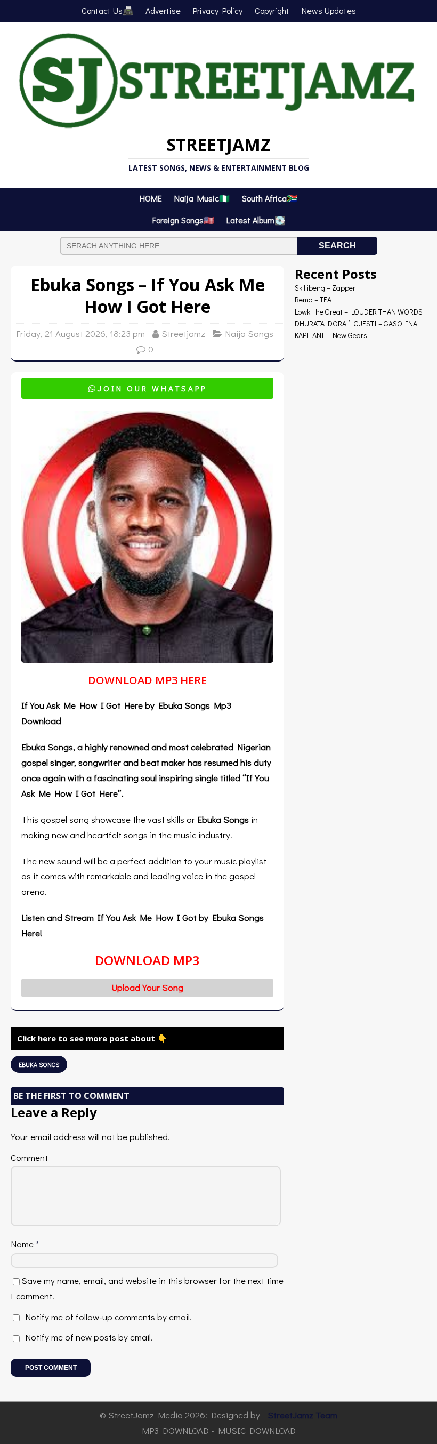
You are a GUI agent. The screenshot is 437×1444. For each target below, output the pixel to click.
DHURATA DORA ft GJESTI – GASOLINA (356, 323)
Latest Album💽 (255, 220)
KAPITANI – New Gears (331, 335)
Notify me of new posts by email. (89, 1337)
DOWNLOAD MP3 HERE (147, 680)
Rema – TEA (313, 299)
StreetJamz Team (302, 1415)
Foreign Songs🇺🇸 (183, 220)
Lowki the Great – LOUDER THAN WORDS (359, 312)
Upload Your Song (147, 987)
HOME (151, 198)
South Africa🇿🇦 (269, 198)
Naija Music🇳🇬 (202, 198)
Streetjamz (183, 333)
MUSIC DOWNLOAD (257, 1430)
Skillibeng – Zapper (325, 288)
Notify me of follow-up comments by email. (108, 1317)
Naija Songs (249, 333)
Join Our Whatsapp (147, 388)
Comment (29, 1157)
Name (23, 1244)
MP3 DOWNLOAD (175, 1430)
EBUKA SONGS (39, 1064)
